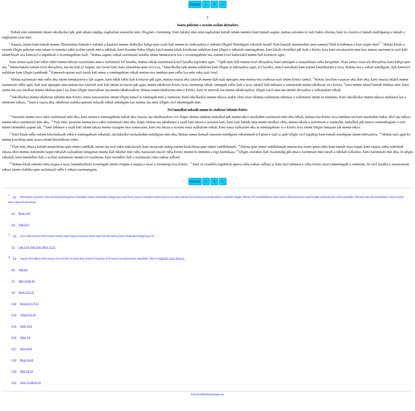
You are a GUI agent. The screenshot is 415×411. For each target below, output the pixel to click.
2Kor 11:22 (48, 247)
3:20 (13, 371)
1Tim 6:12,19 (28, 314)
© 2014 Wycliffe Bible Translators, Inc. (207, 394)
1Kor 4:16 (26, 348)
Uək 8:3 (163, 258)
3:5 (14, 236)
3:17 (13, 348)
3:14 (13, 326)
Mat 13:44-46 (27, 281)
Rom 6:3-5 (26, 303)
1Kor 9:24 (26, 326)
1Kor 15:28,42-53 (30, 382)
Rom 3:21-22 (26, 292)
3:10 (13, 303)
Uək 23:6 (35, 247)
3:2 (14, 196)
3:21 (13, 382)
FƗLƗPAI (195, 4)
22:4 (171, 258)
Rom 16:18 (26, 360)
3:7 (13, 281)
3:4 (13, 224)
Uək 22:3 (24, 224)
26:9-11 (179, 258)
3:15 (13, 337)
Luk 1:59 (24, 247)
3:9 (13, 292)
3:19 (13, 360)
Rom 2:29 (24, 213)
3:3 (13, 213)
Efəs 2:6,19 (26, 371)
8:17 (36, 303)
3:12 (13, 314)
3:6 (14, 258)
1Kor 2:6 (25, 337)
